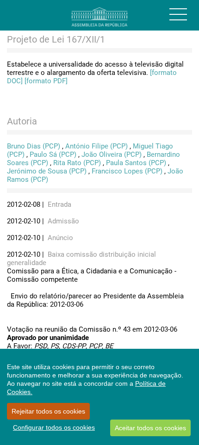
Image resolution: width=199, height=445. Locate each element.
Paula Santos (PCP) (136, 163)
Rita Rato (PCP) (77, 163)
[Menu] (178, 14)
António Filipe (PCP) (96, 146)
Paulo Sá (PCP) (53, 154)
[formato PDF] (46, 81)
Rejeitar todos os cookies (48, 411)
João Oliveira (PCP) (111, 154)
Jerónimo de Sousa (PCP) (47, 171)
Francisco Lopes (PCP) (127, 171)
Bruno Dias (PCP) (33, 146)
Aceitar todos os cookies (150, 428)
